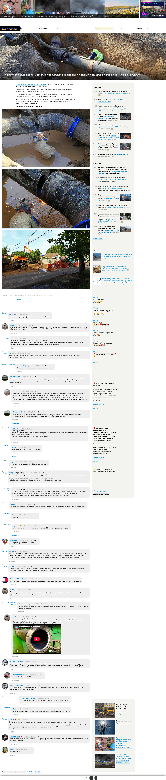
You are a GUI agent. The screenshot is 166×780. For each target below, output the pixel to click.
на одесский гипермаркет (108, 119)
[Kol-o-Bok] (5, 427)
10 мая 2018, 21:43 (25, 590)
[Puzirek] (7, 514)
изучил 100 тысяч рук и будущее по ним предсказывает (113, 109)
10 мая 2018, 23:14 (27, 617)
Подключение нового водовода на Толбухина (31, 84)
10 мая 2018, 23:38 (24, 338)
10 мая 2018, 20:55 (35, 473)
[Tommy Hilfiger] (5, 583)
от (108, 181)
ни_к (12, 462)
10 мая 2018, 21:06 (26, 541)
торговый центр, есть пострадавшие (108, 148)
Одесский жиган (16, 662)
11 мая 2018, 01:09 (30, 526)
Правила (30, 772)
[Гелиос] (5, 503)
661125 (11, 551)
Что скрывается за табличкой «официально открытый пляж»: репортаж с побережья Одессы (117, 256)
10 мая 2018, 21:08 (33, 489)
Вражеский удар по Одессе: (108, 144)
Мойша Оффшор (23, 366)
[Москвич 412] (5, 380)
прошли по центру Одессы (106, 221)
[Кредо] (4, 473)
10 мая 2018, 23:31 (24, 447)
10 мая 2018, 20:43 (24, 353)
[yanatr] (4, 353)
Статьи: (96, 250)
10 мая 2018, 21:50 (42, 604)
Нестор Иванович (16, 685)
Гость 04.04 (16, 489)
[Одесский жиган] (5, 665)
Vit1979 (11, 720)
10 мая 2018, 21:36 (31, 579)
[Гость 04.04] (7, 490)
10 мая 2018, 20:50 (29, 412)
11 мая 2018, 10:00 (26, 709)
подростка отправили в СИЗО (108, 127)
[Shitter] (6, 338)
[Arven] (4, 313)
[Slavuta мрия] (7, 678)
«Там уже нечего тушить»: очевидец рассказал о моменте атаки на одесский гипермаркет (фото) (50, 16)
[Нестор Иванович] (5, 689)
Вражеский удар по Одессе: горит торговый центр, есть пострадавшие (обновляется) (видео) (87, 16)
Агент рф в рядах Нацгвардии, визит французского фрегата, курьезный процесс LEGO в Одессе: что (113, 169)
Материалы (43, 28)
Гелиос (12, 504)
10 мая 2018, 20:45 (27, 377)
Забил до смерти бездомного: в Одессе (111, 125)
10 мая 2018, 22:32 (30, 662)
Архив (57, 28)
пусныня (16, 526)
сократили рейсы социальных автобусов (116, 93)
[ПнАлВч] (7, 708)
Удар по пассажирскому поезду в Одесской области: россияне (108, 228)
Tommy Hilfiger (15, 579)
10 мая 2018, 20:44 (37, 366)
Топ (68, 28)
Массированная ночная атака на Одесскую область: (109, 134)
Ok (91, 778)
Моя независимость (121, 154)
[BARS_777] (5, 329)
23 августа (97, 163)
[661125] (4, 551)
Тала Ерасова (15, 736)
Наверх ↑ (20, 299)
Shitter (13, 338)
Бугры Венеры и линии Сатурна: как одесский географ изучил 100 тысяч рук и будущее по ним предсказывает (17, 16)
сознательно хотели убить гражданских (108, 231)
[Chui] (5, 753)
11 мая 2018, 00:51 (22, 462)
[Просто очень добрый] (9, 605)
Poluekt (12, 566)
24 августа (97, 87)
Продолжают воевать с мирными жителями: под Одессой (106, 197)
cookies (85, 778)
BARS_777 (13, 326)
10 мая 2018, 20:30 (25, 326)
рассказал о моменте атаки (106, 117)
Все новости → (98, 238)
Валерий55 (14, 541)
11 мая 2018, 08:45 (21, 749)
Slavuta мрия (17, 674)
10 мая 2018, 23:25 (31, 685)
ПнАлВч (15, 709)
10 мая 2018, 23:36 (44, 698)
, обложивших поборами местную (112, 189)
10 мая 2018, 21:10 (24, 551)
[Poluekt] (5, 566)
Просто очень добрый (27, 604)
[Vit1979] (4, 720)
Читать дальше (98, 405)
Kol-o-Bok (15, 428)
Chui (12, 749)
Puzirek (15, 515)
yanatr (11, 353)
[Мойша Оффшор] (8, 364)
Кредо (11, 473)
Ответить (12, 320)
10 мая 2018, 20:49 (27, 391)
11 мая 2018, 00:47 (30, 736)
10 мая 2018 (9, 72)
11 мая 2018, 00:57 (32, 674)
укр (122, 28)
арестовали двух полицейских (113, 188)
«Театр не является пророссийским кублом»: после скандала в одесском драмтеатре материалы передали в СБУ (115, 268)
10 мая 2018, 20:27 (23, 315)
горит (100, 146)
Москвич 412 (15, 377)
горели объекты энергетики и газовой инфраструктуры (108, 137)
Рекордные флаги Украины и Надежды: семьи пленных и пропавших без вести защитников (108, 217)
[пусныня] (7, 524)
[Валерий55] (5, 544)
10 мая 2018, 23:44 (24, 720)
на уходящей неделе (113, 173)
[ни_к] (6, 461)
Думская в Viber (100, 491)
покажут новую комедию (115, 207)
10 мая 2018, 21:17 (23, 566)
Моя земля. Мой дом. (106, 154)
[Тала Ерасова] (5, 740)
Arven (11, 315)
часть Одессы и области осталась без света (111, 100)
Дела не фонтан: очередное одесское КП (111, 178)
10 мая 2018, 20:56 (25, 504)
